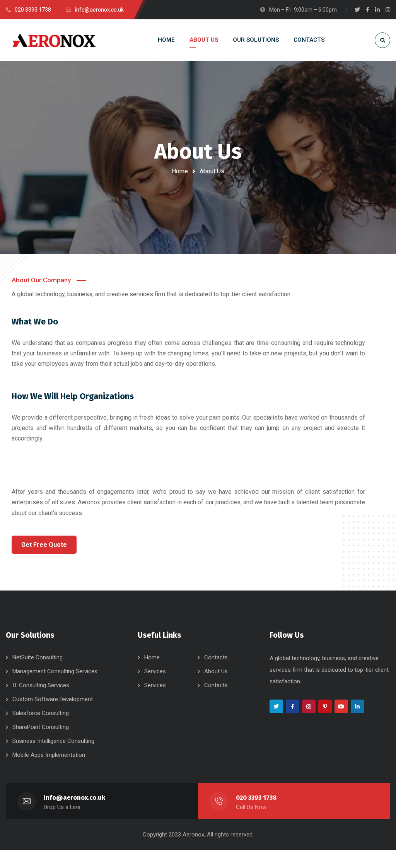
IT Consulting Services (40, 685)
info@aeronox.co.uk (74, 797)
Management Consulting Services (54, 671)
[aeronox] (54, 39)
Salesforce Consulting (40, 713)
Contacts (216, 657)
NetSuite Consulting (37, 657)
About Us (216, 671)
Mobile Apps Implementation (48, 754)
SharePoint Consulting (40, 727)
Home (180, 171)
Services (155, 671)
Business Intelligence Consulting (53, 740)
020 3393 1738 (256, 797)
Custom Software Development (52, 699)
